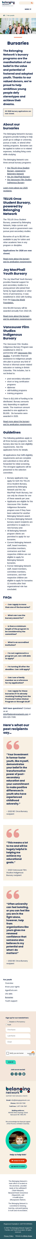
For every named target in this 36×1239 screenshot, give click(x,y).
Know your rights (12, 987)
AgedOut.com (11, 990)
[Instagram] (16, 1074)
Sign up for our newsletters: (17, 1018)
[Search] (32, 2)
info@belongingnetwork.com (15, 714)
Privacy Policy (8, 1236)
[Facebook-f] (12, 1074)
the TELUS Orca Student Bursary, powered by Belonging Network (18, 171)
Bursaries (9, 997)
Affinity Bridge (27, 1236)
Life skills (8, 994)
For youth (10, 15)
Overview (9, 983)
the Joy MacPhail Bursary (18, 177)
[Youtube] (23, 1074)
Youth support (11, 1001)
